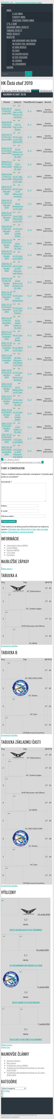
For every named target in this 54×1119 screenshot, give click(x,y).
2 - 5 (29, 438)
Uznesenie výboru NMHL (23, 20)
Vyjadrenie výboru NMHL (17, 1065)
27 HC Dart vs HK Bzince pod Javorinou (17, 376)
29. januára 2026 (6, 243)
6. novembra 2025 (7, 359)
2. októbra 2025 (7, 427)
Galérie (10, 67)
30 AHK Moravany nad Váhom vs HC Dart (17, 361)
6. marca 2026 (7, 176)
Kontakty (11, 555)
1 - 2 (29, 216)
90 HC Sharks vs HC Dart (18, 166)
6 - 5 (29, 150)
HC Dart (16, 50)
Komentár (6, 481)
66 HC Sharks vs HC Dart (18, 245)
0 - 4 (29, 308)
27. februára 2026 (6, 190)
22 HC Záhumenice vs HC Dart (17, 389)
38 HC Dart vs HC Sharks (17, 337)
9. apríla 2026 (7, 110)
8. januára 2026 (7, 282)
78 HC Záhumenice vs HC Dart (17, 206)
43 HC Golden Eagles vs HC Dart (18, 324)
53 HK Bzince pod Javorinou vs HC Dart (17, 284)
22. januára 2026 (6, 254)
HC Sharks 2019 (10, 459)
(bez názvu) (11, 1063)
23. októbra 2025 (6, 387)
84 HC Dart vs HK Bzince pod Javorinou (17, 192)
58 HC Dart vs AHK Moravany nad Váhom (17, 269)
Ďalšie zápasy (6, 568)
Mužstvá (11, 37)
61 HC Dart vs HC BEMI (17, 257)
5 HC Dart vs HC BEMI (17, 440)
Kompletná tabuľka (9, 646)
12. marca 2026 (6, 164)
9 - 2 (29, 359)
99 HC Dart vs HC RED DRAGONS (17, 139)
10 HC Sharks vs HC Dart (18, 429)
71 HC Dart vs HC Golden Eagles (17, 232)
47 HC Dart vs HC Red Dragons (17, 310)
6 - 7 (29, 176)
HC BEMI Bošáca (19, 47)
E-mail (4, 510)
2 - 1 (29, 111)
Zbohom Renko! (13, 1061)
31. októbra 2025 (6, 373)
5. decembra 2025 (7, 321)
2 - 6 (29, 230)
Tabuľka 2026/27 (14, 30)
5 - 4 (29, 243)
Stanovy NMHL (18, 17)
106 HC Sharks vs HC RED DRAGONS (26, 1002)
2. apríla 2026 (7, 124)
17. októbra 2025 (6, 399)
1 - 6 (29, 267)
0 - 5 (29, 295)
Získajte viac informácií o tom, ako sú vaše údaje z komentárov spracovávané (24, 530)
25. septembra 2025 (6, 438)
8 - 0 (29, 399)
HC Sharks (17, 60)
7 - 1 (29, 321)
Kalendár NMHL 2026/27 (18, 27)
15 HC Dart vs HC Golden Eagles (17, 416)
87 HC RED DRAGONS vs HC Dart (17, 179)
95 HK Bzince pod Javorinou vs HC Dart (17, 153)
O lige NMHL (17, 13)
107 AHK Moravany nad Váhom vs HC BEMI (26, 965)
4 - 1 (29, 124)
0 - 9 (29, 413)
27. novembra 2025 (6, 335)
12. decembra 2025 (6, 308)
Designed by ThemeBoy (10, 1117)
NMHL (9, 10)
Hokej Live (5, 1047)
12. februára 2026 (6, 216)
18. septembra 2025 (6, 450)
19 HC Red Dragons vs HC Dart (17, 402)
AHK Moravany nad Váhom (24, 40)
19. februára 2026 (6, 204)
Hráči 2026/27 (13, 33)
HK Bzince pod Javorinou (23, 44)
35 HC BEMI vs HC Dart (17, 349)
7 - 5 (29, 204)
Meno (4, 505)
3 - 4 (29, 137)
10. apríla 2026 (44, 914)
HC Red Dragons (19, 57)
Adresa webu (7, 516)
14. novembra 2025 (6, 346)
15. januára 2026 (6, 267)
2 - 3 (29, 254)
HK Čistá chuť (46, 91)
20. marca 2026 (6, 150)
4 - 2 (29, 190)
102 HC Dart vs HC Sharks (17, 126)
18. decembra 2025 (6, 295)
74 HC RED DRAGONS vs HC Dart (17, 218)
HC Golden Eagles (20, 54)
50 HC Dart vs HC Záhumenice (17, 298)
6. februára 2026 (7, 229)
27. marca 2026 (6, 136)
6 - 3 (29, 427)
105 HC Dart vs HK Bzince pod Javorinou (17, 113)
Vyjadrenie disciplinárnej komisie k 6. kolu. (22, 462)
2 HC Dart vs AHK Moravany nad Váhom (17, 453)
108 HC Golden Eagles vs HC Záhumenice (26, 929)
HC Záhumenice (19, 64)
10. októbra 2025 (6, 413)
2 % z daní (12, 23)
